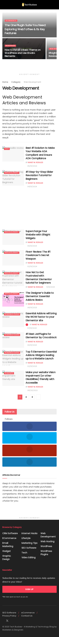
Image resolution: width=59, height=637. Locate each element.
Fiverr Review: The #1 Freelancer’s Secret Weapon (38, 255)
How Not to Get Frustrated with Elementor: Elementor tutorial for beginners (39, 277)
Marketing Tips (29, 543)
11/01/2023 (50, 287)
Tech (7, 149)
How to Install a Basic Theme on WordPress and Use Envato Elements (23, 53)
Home (5, 82)
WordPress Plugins (12, 314)
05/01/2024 (32, 166)
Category (15, 82)
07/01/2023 (32, 328)
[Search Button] (55, 4)
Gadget (6, 551)
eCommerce (11, 20)
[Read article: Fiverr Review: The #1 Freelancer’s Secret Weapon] (13, 257)
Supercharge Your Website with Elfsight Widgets (38, 234)
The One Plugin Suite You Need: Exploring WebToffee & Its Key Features (25, 29)
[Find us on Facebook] (3, 621)
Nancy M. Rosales (35, 162)
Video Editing (29, 557)
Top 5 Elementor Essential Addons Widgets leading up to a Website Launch (41, 355)
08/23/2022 (32, 390)
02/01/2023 (32, 366)
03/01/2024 (32, 246)
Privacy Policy (9, 615)
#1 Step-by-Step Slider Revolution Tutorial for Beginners (39, 175)
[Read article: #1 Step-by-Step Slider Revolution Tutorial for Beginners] (13, 178)
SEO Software (29, 547)
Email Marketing (7, 544)
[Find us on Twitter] (7, 621)
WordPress (10, 46)
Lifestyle (26, 538)
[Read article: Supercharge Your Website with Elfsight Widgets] (13, 237)
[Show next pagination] (38, 397)
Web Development (32, 82)
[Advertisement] (29, 208)
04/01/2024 (32, 186)
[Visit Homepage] (29, 5)
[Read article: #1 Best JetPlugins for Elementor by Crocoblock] (13, 340)
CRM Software (10, 533)
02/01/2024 (32, 266)
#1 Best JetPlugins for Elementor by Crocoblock (41, 335)
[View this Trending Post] (27, 324)
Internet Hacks (29, 533)
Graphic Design (6, 557)
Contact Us (26, 615)
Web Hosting (47, 541)
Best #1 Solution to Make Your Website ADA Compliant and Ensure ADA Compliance (40, 153)
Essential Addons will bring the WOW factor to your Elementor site (41, 317)
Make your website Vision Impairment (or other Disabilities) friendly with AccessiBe (40, 377)
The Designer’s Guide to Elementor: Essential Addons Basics (40, 296)
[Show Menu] (3, 4)
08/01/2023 (32, 307)
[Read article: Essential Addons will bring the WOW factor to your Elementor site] (13, 319)
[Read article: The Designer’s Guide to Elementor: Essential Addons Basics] (13, 299)
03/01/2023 (32, 345)
